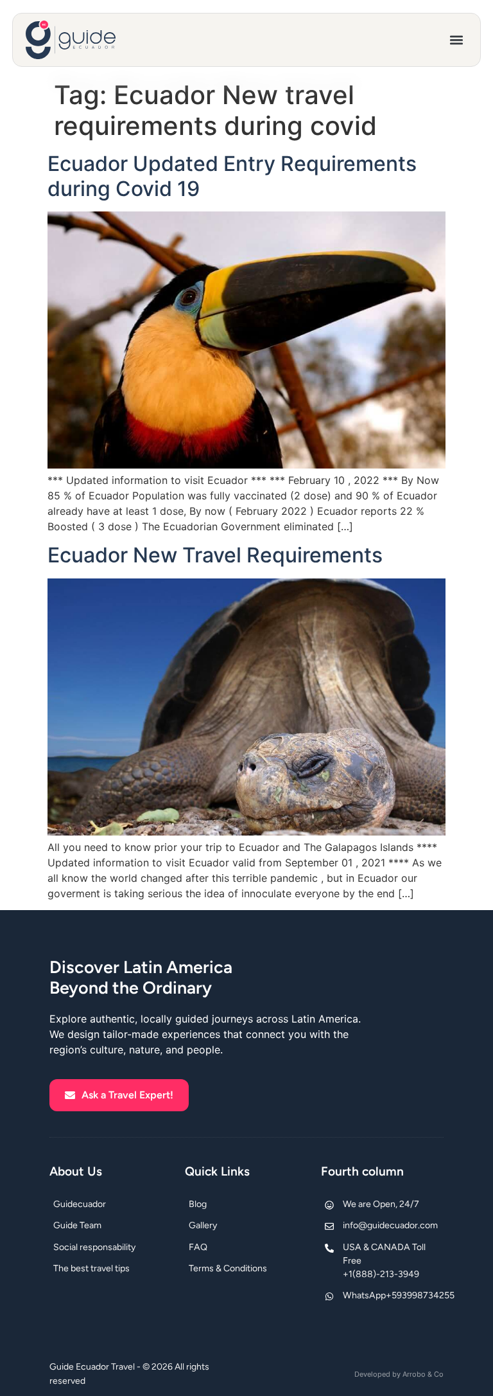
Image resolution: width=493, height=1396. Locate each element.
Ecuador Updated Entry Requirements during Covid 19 (232, 176)
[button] (456, 40)
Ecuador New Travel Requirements (215, 555)
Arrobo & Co (423, 1374)
